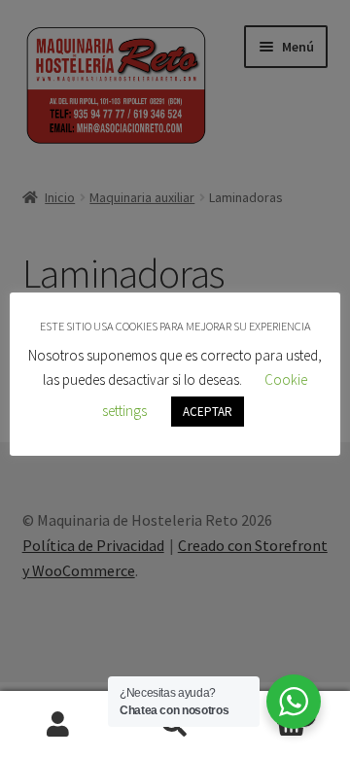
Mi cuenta (58, 725)
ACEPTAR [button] (207, 411)
